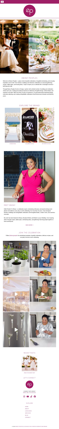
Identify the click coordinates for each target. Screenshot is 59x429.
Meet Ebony (9, 205)
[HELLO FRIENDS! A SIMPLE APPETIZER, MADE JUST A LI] (43, 294)
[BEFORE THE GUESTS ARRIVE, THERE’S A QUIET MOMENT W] (16, 294)
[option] (29, 47)
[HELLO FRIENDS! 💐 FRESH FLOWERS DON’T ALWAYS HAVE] (16, 329)
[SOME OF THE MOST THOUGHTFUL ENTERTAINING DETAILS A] (43, 329)
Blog (26, 415)
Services (28, 413)
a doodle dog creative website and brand (35, 426)
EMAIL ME (25, 392)
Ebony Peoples (29, 10)
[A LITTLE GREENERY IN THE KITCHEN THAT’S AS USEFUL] (16, 258)
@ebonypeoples (13, 235)
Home (26, 406)
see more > (29, 225)
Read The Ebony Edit (29, 372)
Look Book (28, 410)
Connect (28, 417)
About (27, 408)
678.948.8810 (32, 392)
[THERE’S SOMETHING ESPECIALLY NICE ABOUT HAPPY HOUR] (43, 258)
